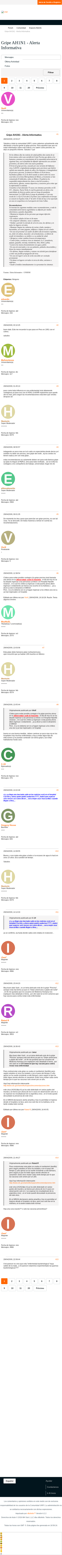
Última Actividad (12, 61)
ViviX (26, 597)
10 (12, 88)
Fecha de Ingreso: (8, 120)
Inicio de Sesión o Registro (50, 2)
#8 (58, 705)
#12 (57, 983)
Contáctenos (53, 1487)
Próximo (40, 88)
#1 (58, 134)
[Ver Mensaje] (38, 710)
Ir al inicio (51, 1493)
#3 (58, 386)
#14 (57, 1158)
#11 (57, 912)
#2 (58, 325)
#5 (58, 514)
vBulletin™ (31, 1513)
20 (29, 88)
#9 (58, 790)
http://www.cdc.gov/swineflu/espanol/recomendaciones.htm (26, 1086)
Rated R (27, 1110)
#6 (58, 573)
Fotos (7, 66)
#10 (57, 851)
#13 (57, 1046)
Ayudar (49, 1481)
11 (20, 88)
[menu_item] (31, 1533)
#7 (43, 648)
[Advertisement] (31, 1340)
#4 (58, 447)
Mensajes (9, 57)
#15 (57, 1259)
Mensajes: (5, 122)
